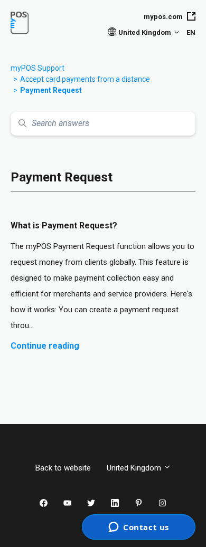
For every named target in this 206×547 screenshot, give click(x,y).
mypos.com (163, 17)
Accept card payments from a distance (85, 79)
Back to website (63, 468)
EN (190, 32)
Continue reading (45, 346)
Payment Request (51, 90)
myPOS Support (37, 68)
